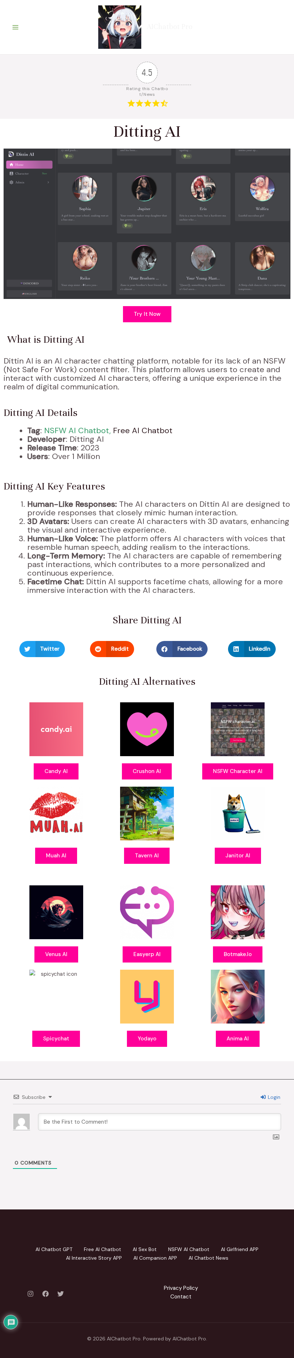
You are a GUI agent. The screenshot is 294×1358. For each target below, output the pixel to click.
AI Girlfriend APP (240, 1249)
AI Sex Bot (145, 1249)
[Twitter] (60, 1294)
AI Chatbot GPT (53, 1249)
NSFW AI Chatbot (76, 430)
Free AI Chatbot (142, 430)
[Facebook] (45, 1294)
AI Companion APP (155, 1258)
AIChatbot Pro (170, 26)
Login (273, 1097)
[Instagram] (30, 1294)
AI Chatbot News (208, 1258)
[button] (42, 649)
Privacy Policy (181, 1288)
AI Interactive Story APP (94, 1258)
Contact (180, 1296)
